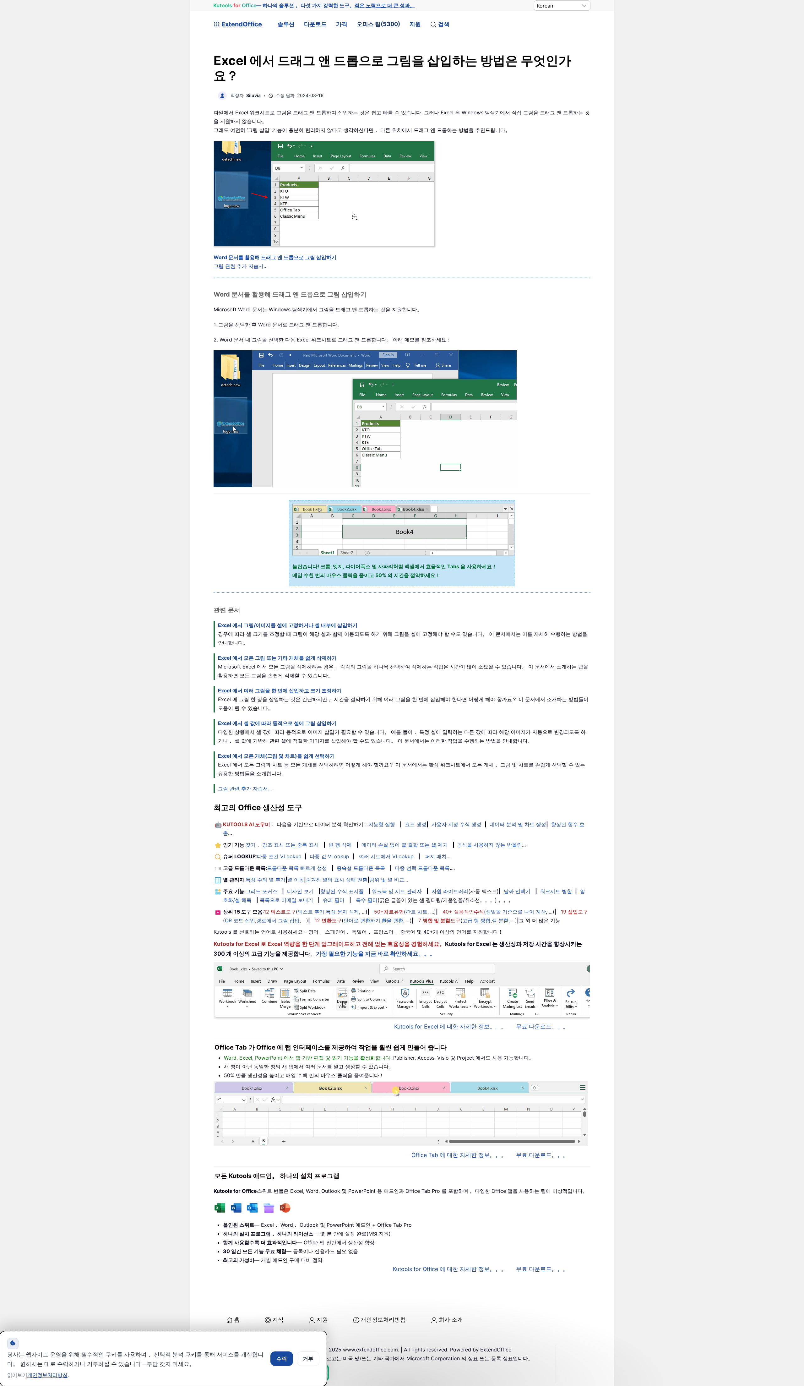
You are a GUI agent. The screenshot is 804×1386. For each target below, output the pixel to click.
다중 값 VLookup (329, 856)
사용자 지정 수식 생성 (456, 824)
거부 (308, 1359)
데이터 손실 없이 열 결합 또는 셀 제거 (404, 845)
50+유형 (389, 912)
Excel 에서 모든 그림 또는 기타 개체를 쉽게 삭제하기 (277, 658)
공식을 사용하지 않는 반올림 (489, 845)
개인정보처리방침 (383, 1319)
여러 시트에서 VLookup (386, 856)
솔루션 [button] (286, 24)
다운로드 (315, 24)
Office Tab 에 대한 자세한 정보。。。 (459, 1155)
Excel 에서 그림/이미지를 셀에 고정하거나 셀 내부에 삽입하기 (287, 625)
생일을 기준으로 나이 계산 (516, 912)
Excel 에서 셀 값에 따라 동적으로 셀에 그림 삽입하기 (277, 723)
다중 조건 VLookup (279, 856)
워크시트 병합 (556, 891)
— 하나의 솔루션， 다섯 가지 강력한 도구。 (314, 5)
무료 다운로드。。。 (542, 1026)
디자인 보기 (300, 891)
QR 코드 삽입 (240, 920)
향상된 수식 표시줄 (342, 891)
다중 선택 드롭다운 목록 (422, 868)
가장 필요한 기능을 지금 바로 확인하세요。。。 (375, 953)
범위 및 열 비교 (386, 879)
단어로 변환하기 (362, 920)
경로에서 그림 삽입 (278, 920)
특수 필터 (367, 900)
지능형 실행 (381, 824)
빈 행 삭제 (340, 845)
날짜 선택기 (517, 891)
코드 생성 (415, 824)
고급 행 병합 (476, 920)
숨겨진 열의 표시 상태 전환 (336, 879)
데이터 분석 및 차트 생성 (518, 824)
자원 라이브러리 (450, 891)
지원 (415, 24)
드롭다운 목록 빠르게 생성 (297, 868)
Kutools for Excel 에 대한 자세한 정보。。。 (450, 1026)
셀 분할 (500, 920)
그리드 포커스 (261, 891)
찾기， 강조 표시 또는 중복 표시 (282, 845)
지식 (278, 1319)
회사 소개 (451, 1319)
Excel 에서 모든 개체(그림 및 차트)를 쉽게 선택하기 (276, 756)
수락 (281, 1359)
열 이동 (295, 879)
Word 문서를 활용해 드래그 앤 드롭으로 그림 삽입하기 (275, 257)
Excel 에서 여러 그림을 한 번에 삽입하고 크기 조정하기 (280, 690)
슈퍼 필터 (334, 900)
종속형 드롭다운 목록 (361, 868)
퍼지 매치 (436, 856)
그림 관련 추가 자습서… (241, 266)
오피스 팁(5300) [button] (378, 24)
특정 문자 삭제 (342, 912)
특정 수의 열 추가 (265, 879)
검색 (443, 24)
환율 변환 (392, 920)
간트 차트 (416, 912)
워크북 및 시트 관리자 (397, 891)
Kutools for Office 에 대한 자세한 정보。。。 (450, 1269)
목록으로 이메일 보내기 (286, 900)
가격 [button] (341, 24)
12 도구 (280, 912)
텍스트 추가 (311, 912)
